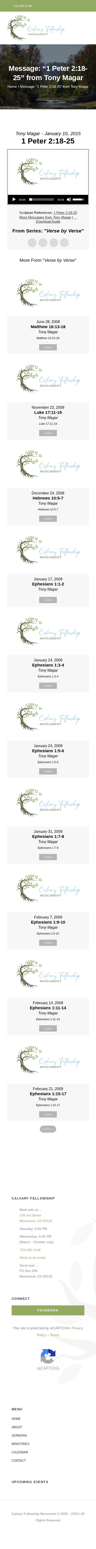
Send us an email (32, 1257)
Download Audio (48, 221)
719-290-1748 (30, 1250)
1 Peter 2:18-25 (65, 213)
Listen (48, 347)
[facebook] (48, 1528)
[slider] (41, 199)
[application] (48, 199)
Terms (54, 1335)
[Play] (14, 199)
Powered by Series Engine (48, 1142)
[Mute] (69, 199)
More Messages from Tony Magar (45, 217)
